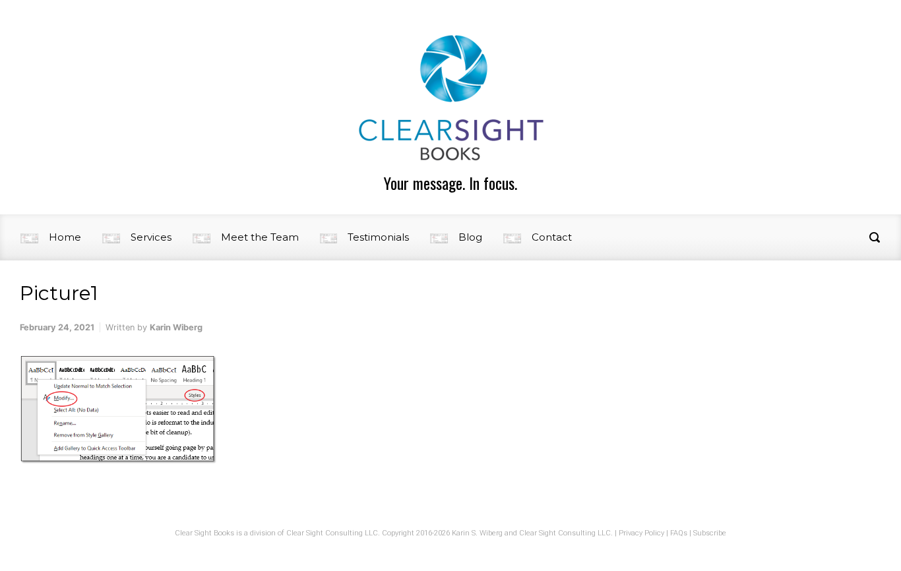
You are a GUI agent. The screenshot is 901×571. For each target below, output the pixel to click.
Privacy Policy (641, 533)
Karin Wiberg (176, 327)
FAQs (678, 533)
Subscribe (709, 533)
